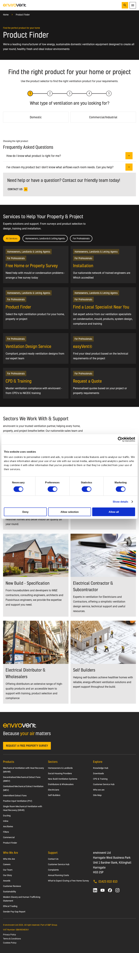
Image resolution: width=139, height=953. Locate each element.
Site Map (97, 795)
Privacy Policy (9, 934)
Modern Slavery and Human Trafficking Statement (21, 899)
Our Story (7, 875)
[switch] (52, 489)
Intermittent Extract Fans (15, 795)
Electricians (53, 789)
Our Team (7, 870)
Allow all (114, 511)
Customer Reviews (12, 886)
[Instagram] (117, 890)
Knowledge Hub (100, 768)
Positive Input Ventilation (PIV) (17, 801)
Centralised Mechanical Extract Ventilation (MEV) (23, 788)
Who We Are (9, 859)
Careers (7, 864)
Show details (120, 501)
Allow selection (70, 511)
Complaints (53, 870)
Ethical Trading (10, 906)
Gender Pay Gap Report (14, 911)
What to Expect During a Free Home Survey (68, 880)
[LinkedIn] (95, 890)
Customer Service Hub (103, 784)
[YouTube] (103, 890)
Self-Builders (54, 795)
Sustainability (9, 891)
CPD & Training (100, 779)
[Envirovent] (15, 5)
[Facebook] (110, 890)
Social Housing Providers (60, 773)
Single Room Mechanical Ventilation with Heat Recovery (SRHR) (22, 808)
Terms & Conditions (12, 939)
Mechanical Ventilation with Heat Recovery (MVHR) (23, 770)
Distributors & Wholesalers (61, 784)
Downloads (98, 773)
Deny (25, 511)
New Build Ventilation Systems (62, 779)
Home (6, 14)
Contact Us (53, 859)
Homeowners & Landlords (60, 768)
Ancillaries (8, 826)
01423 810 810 (107, 881)
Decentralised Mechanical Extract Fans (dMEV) (22, 779)
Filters (6, 832)
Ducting (7, 815)
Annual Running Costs (58, 875)
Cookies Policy (9, 943)
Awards (6, 880)
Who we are (98, 789)
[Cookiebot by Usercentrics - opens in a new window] (120, 439)
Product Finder (23, 14)
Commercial (9, 837)
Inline (5, 821)
